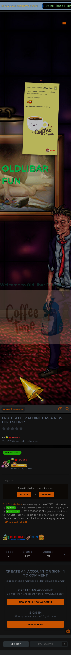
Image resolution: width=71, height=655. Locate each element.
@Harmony (12, 511)
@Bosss (10, 507)
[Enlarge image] (41, 124)
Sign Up (47, 494)
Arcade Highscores (27, 441)
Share (17, 644)
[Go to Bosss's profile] (48, 150)
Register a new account (35, 602)
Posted (21, 468)
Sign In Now (35, 624)
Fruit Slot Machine (12, 504)
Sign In (23, 494)
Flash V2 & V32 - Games (15, 521)
